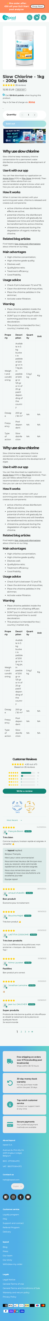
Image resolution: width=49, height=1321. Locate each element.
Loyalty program (11, 1214)
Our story (7, 1260)
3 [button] (25, 1032)
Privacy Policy (9, 1297)
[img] (9, 827)
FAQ (5, 1219)
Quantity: (11, 114)
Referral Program (11, 1227)
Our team (7, 1255)
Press (5, 1251)
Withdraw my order (12, 1264)
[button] (9, 85)
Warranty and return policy (16, 1292)
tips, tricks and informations (27, 244)
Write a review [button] (25, 791)
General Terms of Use (13, 1284)
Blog (5, 1247)
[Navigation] (43, 17)
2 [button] (21, 1032)
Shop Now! (37, 6)
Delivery (7, 1232)
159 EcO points (16, 95)
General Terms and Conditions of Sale (21, 1288)
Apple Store (8, 178)
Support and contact (13, 1223)
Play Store (26, 178)
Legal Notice (9, 1279)
